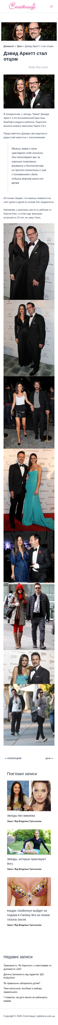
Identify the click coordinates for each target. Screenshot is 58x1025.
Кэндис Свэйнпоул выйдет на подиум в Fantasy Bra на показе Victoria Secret (28, 915)
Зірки (10, 821)
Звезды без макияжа (21, 815)
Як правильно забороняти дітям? (22, 983)
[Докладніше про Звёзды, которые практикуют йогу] (29, 842)
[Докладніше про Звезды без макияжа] (29, 795)
